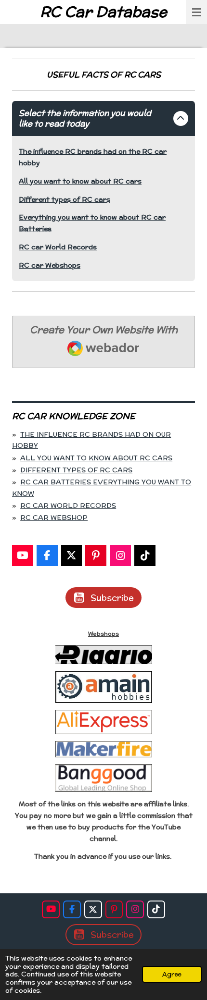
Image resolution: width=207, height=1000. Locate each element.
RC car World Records (58, 247)
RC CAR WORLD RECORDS (68, 505)
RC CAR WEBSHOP (54, 517)
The (25, 151)
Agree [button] (171, 974)
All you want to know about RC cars (80, 181)
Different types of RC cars (64, 199)
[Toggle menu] (196, 12)
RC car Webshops (49, 265)
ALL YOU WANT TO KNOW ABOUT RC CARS (96, 458)
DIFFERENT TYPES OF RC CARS (76, 470)
